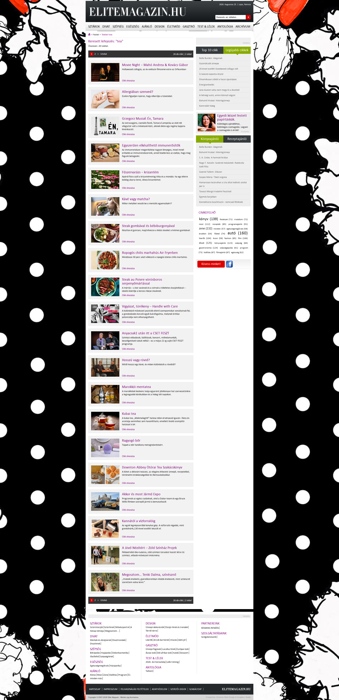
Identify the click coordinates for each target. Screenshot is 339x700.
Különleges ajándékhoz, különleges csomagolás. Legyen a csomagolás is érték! (232, 126)
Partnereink (210, 623)
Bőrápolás (95, 652)
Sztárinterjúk (96, 627)
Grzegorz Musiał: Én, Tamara (142, 119)
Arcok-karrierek (161, 640)
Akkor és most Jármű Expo (141, 494)
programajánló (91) (238, 224)
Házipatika (115, 665)
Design (160, 26)
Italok (176, 652)
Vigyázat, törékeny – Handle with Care (150, 306)
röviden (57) (219, 229)
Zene (105, 675)
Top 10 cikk (210, 50)
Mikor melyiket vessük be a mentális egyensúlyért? (147, 203)
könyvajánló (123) (224, 243)
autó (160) (238, 233)
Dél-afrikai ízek (164, 652)
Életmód (173, 26)
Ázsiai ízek (151, 652)
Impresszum (110, 689)
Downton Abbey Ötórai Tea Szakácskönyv (152, 467)
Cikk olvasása (128, 80)
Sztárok (94, 26)
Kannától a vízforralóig (138, 521)
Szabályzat (195, 689)
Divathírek (95, 643)
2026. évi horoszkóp (155, 662)
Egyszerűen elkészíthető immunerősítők (151, 145)
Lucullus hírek (168, 649)
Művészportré (122, 627)
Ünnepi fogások (153, 649)
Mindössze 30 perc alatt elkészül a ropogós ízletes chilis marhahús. (155, 257)
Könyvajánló (210, 139)
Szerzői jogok (178, 689)
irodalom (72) (241, 219)
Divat (106, 26)
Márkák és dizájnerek (100, 640)
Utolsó (103, 54)
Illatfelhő (94, 656)
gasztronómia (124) (208, 248)
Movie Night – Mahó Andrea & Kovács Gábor (155, 65)
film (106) (243, 238)
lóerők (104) (205, 238)
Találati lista (107, 35)
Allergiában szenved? (137, 92)
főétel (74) (219, 234)
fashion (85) (230, 238)
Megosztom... (112, 631)
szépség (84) (241, 243)
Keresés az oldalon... (248, 17)
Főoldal (96, 35)
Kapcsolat (94, 689)
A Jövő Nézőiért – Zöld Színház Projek (149, 548)
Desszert (184, 652)
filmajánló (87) (223, 252)
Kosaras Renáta (210, 628)
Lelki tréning (172, 662)
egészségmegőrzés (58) (237, 229)
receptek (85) (219, 224)
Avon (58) (218, 238)
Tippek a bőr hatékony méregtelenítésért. (142, 445)
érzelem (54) (205, 234)
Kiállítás (113, 675)
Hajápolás (106, 652)
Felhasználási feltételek (135, 689)
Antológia (225, 26)
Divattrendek (118, 640)
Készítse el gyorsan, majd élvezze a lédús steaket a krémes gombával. (156, 230)
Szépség (118, 26)
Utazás (173, 640)
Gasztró (189, 26)
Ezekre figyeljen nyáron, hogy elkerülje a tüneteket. (147, 96)
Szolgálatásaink (208, 637)
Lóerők (149, 640)
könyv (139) (208, 219)
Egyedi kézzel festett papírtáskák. (232, 117)
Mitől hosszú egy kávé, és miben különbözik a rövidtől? (149, 364)
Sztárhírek (109, 627)
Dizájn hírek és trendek (176, 627)
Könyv (93, 675)
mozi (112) (204, 224)
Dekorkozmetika (120, 652)
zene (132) (205, 228)
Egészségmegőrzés (99, 665)
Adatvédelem (159, 689)
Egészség (132, 26)
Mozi (99, 675)
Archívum (243, 26)
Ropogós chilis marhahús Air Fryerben (150, 253)
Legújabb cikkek (237, 50)
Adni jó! (182, 640)
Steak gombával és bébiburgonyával (148, 226)
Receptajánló (237, 139)
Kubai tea (129, 414)
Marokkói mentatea (136, 387)
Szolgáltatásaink (214, 633)
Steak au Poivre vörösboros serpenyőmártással (142, 281)
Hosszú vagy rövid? (136, 360)
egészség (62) (237, 252)
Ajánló (147, 26)
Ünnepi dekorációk (155, 627)
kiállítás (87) (209, 252)
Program (122, 675)
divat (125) (205, 242)
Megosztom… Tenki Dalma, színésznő (149, 575)
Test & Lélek (206, 26)
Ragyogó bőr (131, 440)
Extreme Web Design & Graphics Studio (233, 697)
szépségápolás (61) (229, 248)
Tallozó (149, 671)
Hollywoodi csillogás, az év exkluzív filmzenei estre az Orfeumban (154, 69)
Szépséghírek (106, 656)
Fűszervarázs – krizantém (140, 172)
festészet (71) (226, 219)
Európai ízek (183, 649)
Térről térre (151, 630)
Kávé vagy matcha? (136, 199)
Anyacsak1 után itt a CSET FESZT (145, 333)
